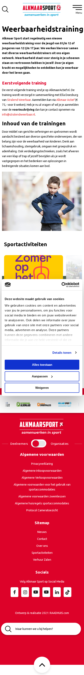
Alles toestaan (42, 364)
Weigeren (42, 387)
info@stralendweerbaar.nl (18, 114)
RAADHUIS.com (59, 613)
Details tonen (61, 352)
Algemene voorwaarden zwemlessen (42, 496)
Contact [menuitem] (42, 538)
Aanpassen (40, 376)
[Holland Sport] (62, 404)
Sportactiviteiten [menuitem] (42, 552)
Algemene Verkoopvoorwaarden (42, 477)
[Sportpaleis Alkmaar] (42, 403)
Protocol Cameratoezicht (42, 510)
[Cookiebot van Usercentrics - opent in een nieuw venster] (61, 284)
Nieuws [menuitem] (42, 532)
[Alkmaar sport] (42, 11)
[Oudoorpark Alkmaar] (21, 403)
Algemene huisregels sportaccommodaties (42, 503)
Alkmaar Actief (65, 99)
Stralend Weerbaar (19, 99)
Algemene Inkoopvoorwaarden (42, 470)
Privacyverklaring (42, 463)
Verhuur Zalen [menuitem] (42, 559)
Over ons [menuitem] (42, 545)
